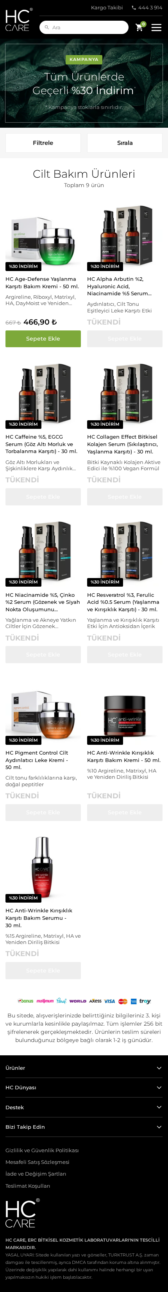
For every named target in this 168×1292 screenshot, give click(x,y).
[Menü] (156, 27)
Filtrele (43, 142)
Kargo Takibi (107, 8)
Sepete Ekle (43, 338)
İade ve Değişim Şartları (35, 1174)
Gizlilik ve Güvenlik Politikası (42, 1150)
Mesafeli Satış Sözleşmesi (37, 1162)
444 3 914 (150, 8)
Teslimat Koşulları (27, 1186)
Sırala (125, 142)
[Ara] (47, 27)
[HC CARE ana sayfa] (22, 19)
